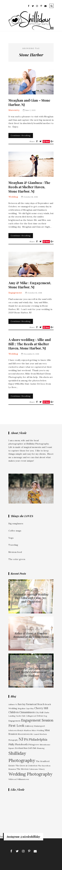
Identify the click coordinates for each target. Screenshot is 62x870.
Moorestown (24, 734)
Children (13, 712)
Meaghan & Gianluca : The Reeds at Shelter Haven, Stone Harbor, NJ (29, 186)
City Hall (39, 712)
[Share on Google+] (52, 141)
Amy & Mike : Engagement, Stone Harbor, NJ (29, 285)
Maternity (14, 110)
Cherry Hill (41, 708)
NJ (21, 739)
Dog (45, 716)
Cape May (30, 708)
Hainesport (39, 726)
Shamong (40, 748)
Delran (40, 716)
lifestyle (20, 730)
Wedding (13, 196)
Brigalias (21, 708)
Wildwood (12, 779)
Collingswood (31, 716)
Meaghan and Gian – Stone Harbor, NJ (29, 102)
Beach (40, 704)
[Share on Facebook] (36, 141)
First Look (16, 725)
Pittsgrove (33, 744)
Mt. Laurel (34, 734)
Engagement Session (37, 720)
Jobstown (12, 730)
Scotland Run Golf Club (25, 748)
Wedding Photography (30, 774)
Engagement (15, 292)
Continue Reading (21, 135)
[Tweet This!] (40, 141)
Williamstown (23, 779)
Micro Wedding (38, 730)
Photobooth (21, 744)
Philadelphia (38, 739)
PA (26, 739)
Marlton (27, 730)
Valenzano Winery (37, 769)
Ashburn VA (12, 704)
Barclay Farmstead (27, 704)
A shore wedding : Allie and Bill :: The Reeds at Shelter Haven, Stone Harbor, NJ (29, 344)
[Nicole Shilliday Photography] (29, 29)
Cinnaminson (27, 712)
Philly (11, 744)
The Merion (22, 769)
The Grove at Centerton (26, 765)
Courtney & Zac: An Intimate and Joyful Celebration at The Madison (31, 672)
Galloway (29, 726)
